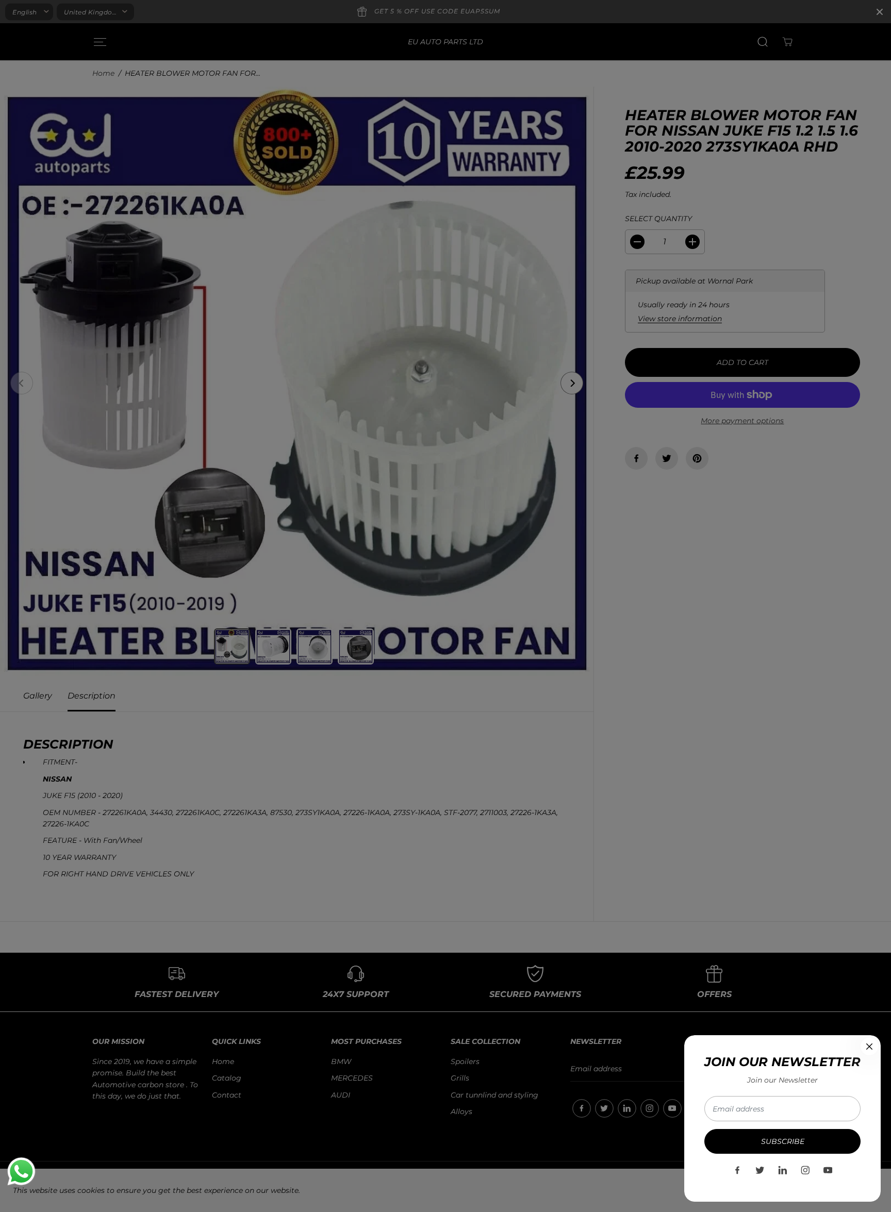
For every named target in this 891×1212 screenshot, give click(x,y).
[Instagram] (805, 1170)
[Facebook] (737, 1170)
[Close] (869, 1046)
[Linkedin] (782, 1170)
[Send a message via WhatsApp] (21, 1171)
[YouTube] (828, 1170)
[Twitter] (760, 1170)
